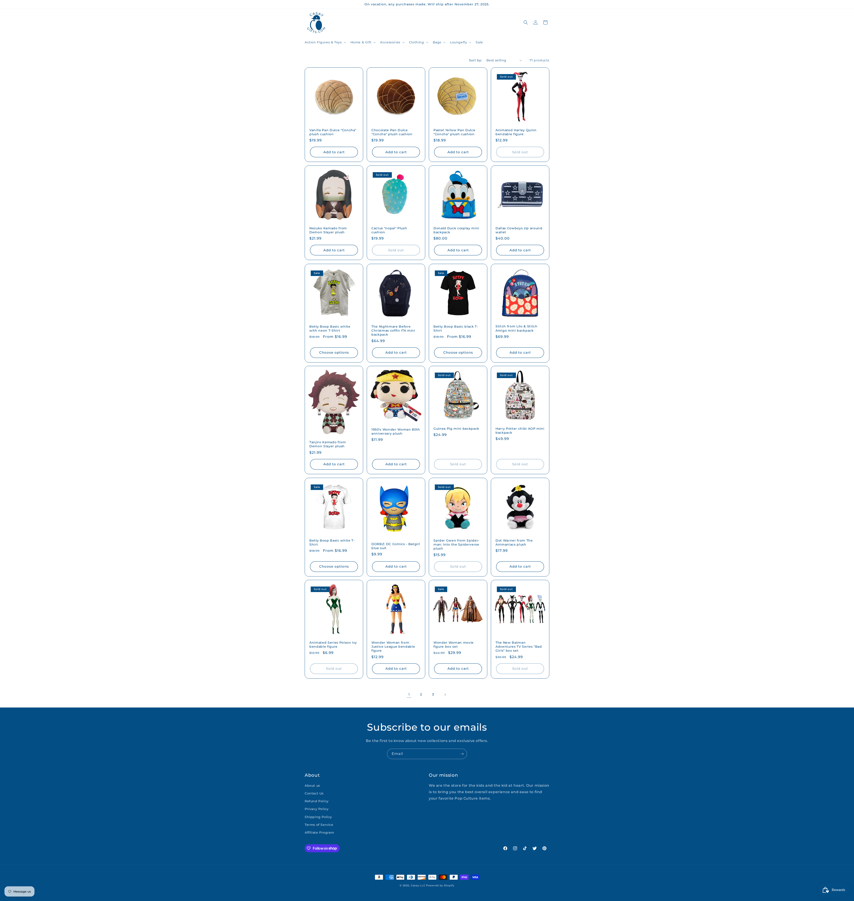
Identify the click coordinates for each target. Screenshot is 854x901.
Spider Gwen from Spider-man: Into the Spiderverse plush (456, 544)
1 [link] (409, 694)
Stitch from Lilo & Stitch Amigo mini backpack (516, 328)
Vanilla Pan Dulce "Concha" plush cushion (332, 132)
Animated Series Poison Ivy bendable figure (333, 645)
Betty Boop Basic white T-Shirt (332, 542)
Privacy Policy (316, 809)
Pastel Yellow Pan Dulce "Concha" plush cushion (454, 132)
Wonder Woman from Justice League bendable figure (393, 647)
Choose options (334, 352)
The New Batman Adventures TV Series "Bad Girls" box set (518, 647)
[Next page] (445, 694)
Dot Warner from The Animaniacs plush (514, 542)
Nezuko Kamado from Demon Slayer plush (328, 230)
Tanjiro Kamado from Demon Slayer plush (327, 444)
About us (312, 786)
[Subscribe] (462, 754)
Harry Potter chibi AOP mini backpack (519, 431)
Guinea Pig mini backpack (456, 429)
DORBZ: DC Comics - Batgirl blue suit (395, 546)
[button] (325, 42)
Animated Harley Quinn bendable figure (516, 132)
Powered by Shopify (440, 885)
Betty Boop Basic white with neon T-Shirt (329, 329)
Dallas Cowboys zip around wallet (518, 230)
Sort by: (475, 60)
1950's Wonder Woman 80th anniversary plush (395, 431)
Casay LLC (418, 885)
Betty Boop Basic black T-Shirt (455, 329)
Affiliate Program (319, 832)
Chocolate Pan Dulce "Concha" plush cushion (392, 132)
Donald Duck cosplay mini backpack (456, 230)
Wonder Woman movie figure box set (453, 645)
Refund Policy (317, 801)
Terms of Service (319, 825)
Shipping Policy (318, 817)
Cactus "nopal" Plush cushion (389, 230)
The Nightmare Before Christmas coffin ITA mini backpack (393, 331)
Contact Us (314, 793)
